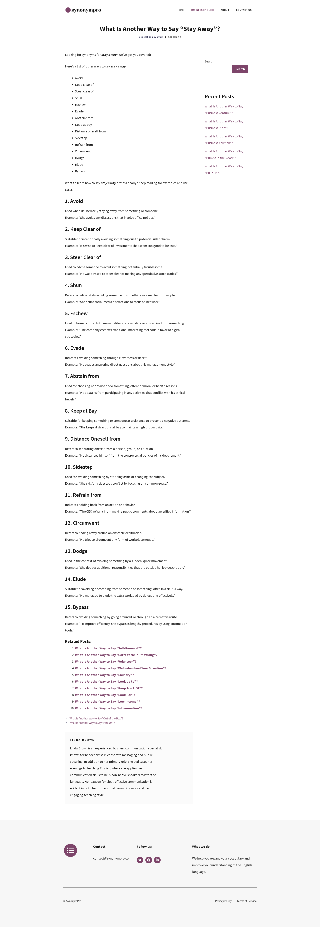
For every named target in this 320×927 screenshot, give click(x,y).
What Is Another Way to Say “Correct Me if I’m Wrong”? (116, 655)
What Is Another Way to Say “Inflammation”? (108, 708)
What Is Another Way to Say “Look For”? (105, 695)
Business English (202, 9)
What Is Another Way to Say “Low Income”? (107, 701)
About (225, 9)
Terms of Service (247, 901)
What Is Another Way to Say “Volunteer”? (105, 661)
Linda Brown (173, 36)
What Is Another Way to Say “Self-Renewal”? (108, 648)
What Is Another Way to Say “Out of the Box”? (96, 718)
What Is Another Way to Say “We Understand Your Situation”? (120, 668)
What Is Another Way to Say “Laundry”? (104, 675)
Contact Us (244, 9)
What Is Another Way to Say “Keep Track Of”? (109, 688)
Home (180, 9)
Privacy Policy (223, 901)
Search (209, 61)
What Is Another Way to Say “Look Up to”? (106, 681)
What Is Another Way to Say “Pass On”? (92, 723)
